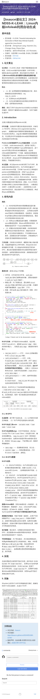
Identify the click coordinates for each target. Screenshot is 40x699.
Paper (13, 12)
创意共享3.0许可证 (18, 643)
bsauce (6, 2)
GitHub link (16, 58)
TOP (35, 694)
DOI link (15, 56)
